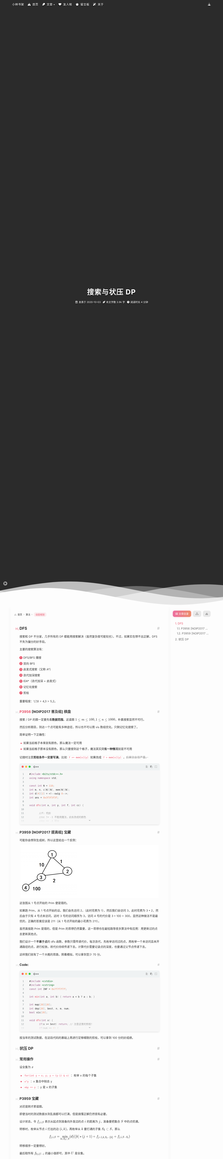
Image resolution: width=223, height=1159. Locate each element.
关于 (101, 4)
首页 (35, 4)
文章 (50, 4)
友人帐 (67, 4)
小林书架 (18, 4)
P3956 (25, 712)
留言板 (84, 4)
